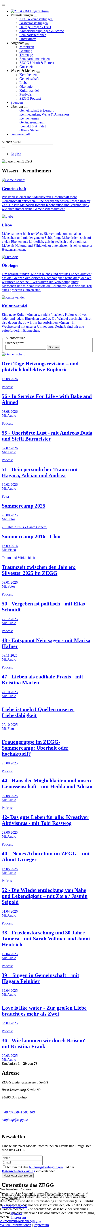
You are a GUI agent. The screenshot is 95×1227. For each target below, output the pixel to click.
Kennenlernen (29, 118)
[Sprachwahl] (3, 147)
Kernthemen (28, 75)
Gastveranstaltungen (33, 23)
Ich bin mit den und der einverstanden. (38, 1169)
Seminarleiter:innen (32, 35)
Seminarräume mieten (34, 59)
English (16, 154)
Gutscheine (27, 67)
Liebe (23, 82)
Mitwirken (26, 47)
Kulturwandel (29, 90)
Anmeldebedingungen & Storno (41, 31)
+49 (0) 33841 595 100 (18, 1112)
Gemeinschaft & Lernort (36, 110)
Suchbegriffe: (14, 343)
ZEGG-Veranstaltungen (36, 19)
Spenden (17, 102)
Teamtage (26, 55)
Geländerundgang (31, 122)
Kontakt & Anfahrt (32, 126)
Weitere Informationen (15, 1225)
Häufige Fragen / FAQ (35, 27)
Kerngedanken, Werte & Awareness (44, 114)
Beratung (25, 51)
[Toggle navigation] (3, 5)
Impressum (41, 1225)
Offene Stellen (29, 130)
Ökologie (25, 86)
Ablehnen (24, 1221)
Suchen (7, 142)
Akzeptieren (8, 1221)
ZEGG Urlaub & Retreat (36, 63)
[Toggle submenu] (35, 16)
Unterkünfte (27, 39)
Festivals (25, 94)
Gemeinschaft (29, 78)
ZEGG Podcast (30, 98)
